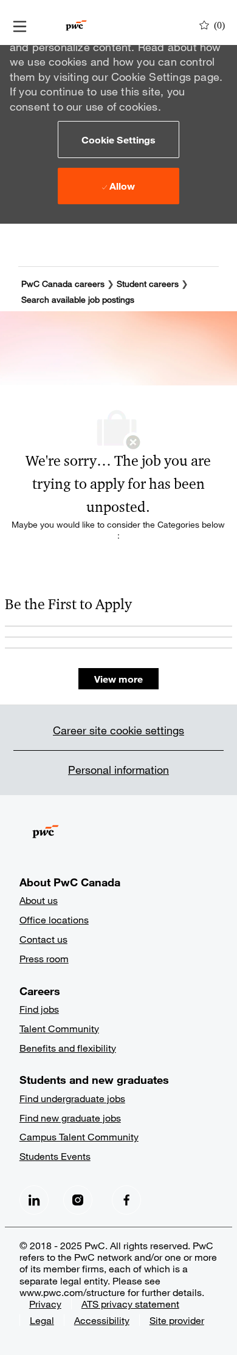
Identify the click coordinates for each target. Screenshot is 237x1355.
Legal (42, 1320)
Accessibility (101, 1320)
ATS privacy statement (130, 1303)
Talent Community (59, 1028)
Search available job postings (77, 299)
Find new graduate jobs (70, 1117)
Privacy (45, 1303)
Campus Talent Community (79, 1136)
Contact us (43, 939)
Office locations (54, 919)
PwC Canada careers (63, 283)
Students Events (55, 1156)
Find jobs (39, 1009)
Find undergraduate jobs (72, 1098)
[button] (118, 139)
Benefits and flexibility (67, 1047)
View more (118, 678)
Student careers (149, 283)
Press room (44, 958)
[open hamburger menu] (19, 25)
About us (38, 900)
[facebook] (34, 1200)
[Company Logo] (76, 24)
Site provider (176, 1320)
